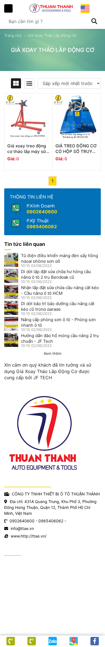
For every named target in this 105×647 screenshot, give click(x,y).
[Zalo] (52, 641)
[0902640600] (31, 641)
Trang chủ (13, 35)
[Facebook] (94, 641)
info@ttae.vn (22, 528)
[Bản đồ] (73, 641)
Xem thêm (52, 353)
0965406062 (42, 226)
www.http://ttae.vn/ (28, 536)
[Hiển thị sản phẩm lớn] (16, 83)
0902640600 (42, 211)
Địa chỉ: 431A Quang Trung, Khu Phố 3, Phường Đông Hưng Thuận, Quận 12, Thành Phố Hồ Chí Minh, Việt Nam (50, 507)
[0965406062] (10, 641)
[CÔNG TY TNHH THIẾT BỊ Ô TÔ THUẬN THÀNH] (52, 8)
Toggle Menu (8, 8)
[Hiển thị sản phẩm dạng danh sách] (29, 83)
